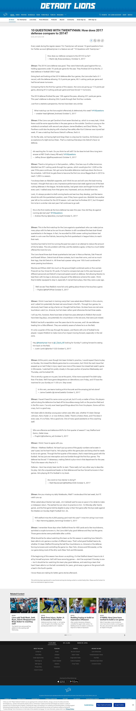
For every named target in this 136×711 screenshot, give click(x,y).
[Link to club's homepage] (5, 14)
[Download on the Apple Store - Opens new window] (61, 681)
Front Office (38, 654)
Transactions (57, 666)
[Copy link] (102, 40)
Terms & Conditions (51, 698)
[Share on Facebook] (91, 41)
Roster (57, 651)
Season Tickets (75, 654)
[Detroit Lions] (68, 690)
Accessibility (35, 698)
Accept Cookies (119, 705)
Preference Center (126, 698)
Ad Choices (77, 698)
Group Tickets (75, 663)
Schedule (57, 654)
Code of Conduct (38, 669)
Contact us (7, 698)
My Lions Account (75, 651)
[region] (68, 705)
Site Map (65, 698)
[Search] (100, 14)
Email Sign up (38, 660)
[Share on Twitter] (95, 41)
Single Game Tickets (75, 657)
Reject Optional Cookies (104, 705)
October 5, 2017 (78, 59)
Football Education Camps (96, 654)
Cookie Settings (109, 698)
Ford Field (96, 657)
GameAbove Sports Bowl (96, 660)
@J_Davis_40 (59, 343)
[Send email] (98, 41)
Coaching (56, 657)
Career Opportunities (38, 657)
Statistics (57, 663)
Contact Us (38, 651)
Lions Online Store (96, 651)
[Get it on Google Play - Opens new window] (74, 682)
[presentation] (125, 635)
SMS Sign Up (38, 663)
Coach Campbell (57, 660)
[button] (65, 635)
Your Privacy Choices (92, 698)
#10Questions (98, 110)
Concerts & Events (96, 663)
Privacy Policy (38, 666)
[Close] (133, 705)
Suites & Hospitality (75, 660)
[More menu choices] (65, 14)
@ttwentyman (41, 343)
